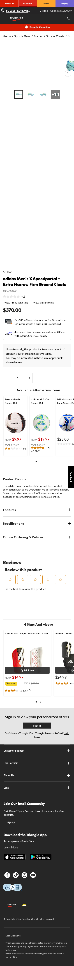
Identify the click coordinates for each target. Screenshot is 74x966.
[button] (36, 461)
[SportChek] (27, 3)
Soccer (38, 36)
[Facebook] (7, 875)
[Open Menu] (5, 19)
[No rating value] (12, 296)
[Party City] (65, 3)
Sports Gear (22, 36)
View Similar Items (43, 302)
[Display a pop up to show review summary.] (50, 449)
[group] (14, 683)
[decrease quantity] (6, 378)
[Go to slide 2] (31, 94)
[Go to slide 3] (43, 94)
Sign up (11, 822)
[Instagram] (24, 875)
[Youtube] (33, 875)
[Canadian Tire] (9, 3)
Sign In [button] (37, 725)
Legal (6, 787)
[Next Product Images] (68, 73)
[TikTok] (16, 875)
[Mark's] (46, 3)
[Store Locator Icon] (3, 10)
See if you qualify (37, 335)
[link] (15, 296)
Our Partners (11, 762)
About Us (9, 775)
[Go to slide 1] (18, 94)
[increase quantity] (29, 378)
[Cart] (68, 19)
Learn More (11, 847)
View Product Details (16, 302)
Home (7, 36)
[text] (15, 448)
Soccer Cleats (55, 36)
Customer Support (14, 750)
